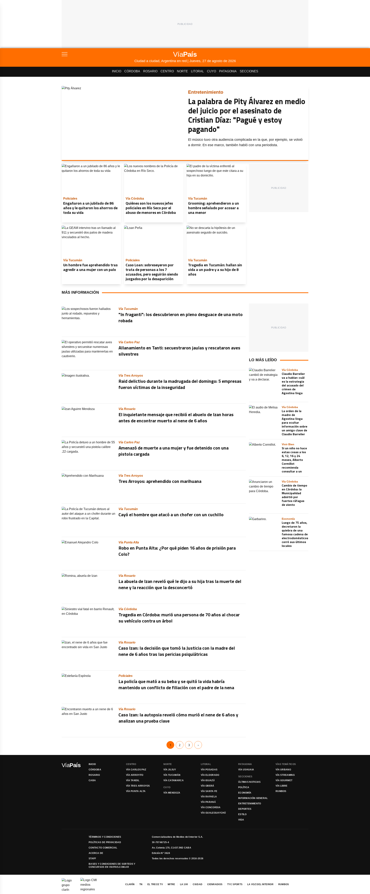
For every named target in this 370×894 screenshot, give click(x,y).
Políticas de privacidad (105, 842)
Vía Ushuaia (246, 769)
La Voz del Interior (260, 884)
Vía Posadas (209, 769)
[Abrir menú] (98, 54)
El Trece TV (155, 884)
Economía (244, 792)
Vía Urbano (283, 769)
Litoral (197, 71)
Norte (182, 71)
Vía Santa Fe (209, 791)
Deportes (244, 809)
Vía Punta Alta (135, 791)
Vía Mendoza (171, 792)
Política (243, 787)
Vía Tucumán (171, 775)
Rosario (150, 71)
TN (141, 884)
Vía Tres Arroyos (138, 785)
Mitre (171, 884)
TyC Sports (234, 884)
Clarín (130, 884)
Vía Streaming (285, 775)
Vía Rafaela (209, 796)
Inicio (116, 71)
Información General (253, 798)
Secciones (249, 71)
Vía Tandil (132, 780)
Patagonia (228, 71)
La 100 (184, 884)
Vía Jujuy (169, 769)
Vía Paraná (208, 802)
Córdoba (132, 71)
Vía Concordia (210, 807)
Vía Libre (282, 785)
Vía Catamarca (173, 780)
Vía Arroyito (134, 775)
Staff (92, 858)
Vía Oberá (207, 785)
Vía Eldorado (210, 775)
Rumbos (281, 791)
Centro (167, 71)
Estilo (242, 814)
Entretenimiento (249, 803)
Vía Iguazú (208, 780)
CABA (92, 780)
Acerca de (96, 853)
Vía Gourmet (284, 780)
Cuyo (211, 71)
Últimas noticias (249, 782)
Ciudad (197, 884)
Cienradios (214, 884)
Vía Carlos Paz (136, 769)
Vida (241, 819)
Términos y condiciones (105, 837)
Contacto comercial (103, 847)
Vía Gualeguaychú (213, 812)
